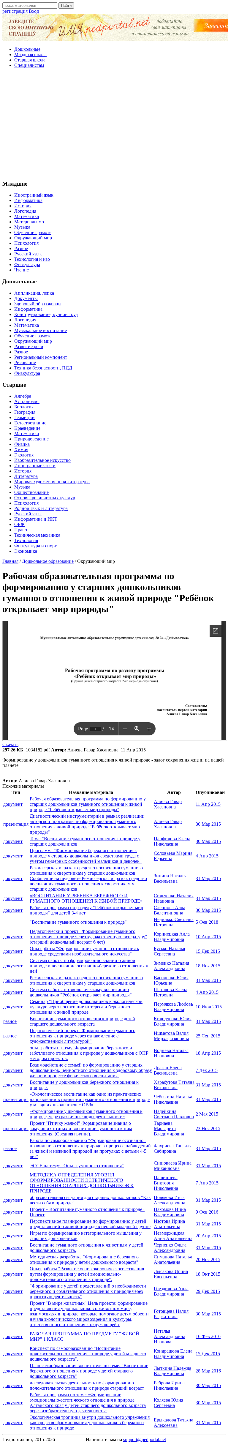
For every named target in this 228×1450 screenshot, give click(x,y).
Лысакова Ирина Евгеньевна (171, 1274)
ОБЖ (19, 524)
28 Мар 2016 (208, 1370)
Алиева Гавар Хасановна (168, 804)
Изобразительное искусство (42, 460)
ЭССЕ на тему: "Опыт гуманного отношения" (77, 1165)
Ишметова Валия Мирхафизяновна (171, 1036)
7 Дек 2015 (207, 1070)
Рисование (25, 362)
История (22, 205)
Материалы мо (29, 221)
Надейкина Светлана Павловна (174, 1114)
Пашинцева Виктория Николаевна (166, 1183)
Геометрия (24, 417)
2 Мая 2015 (207, 1113)
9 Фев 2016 (207, 1211)
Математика (26, 216)
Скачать (10, 744)
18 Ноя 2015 (208, 965)
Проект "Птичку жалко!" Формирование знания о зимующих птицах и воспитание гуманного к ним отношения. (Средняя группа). (81, 1128)
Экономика (25, 551)
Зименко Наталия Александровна (171, 966)
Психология (26, 243)
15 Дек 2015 (208, 951)
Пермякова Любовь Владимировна (173, 1007)
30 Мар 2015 (208, 824)
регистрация (15, 11)
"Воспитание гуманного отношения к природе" (78, 922)
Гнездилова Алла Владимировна (171, 1291)
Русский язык (28, 253)
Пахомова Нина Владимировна (170, 1212)
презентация (15, 824)
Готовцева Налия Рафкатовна (171, 1314)
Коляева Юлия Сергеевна (168, 1402)
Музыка (22, 227)
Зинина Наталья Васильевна (170, 878)
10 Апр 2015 (208, 936)
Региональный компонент (40, 357)
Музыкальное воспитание (40, 330)
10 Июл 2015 (209, 1006)
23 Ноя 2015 (208, 1128)
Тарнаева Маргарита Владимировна (169, 1128)
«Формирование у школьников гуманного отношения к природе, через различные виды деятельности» (86, 1114)
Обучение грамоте (32, 232)
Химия (21, 449)
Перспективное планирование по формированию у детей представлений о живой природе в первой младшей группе (90, 1224)
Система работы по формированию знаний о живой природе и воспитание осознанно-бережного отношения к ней (89, 966)
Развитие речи (28, 346)
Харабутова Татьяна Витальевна (174, 1085)
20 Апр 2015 (208, 1235)
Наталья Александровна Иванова (169, 1336)
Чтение (21, 269)
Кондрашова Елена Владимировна (173, 1353)
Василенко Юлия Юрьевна (171, 980)
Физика (22, 444)
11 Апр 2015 (208, 804)
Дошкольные (27, 49)
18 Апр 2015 (208, 1053)
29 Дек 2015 (208, 1291)
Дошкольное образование (48, 561)
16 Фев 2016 (208, 1336)
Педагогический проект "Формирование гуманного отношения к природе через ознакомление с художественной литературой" (82, 1036)
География (24, 412)
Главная (10, 561)
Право (20, 529)
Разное (21, 248)
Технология (26, 540)
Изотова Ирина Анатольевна (169, 1224)
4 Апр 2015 (207, 855)
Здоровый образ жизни (37, 303)
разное (10, 1021)
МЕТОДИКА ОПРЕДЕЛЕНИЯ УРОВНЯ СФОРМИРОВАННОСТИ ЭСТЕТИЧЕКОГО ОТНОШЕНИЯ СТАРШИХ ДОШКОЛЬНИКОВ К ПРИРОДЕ (82, 1182)
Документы (26, 298)
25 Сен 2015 (208, 1035)
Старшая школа (29, 59)
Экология (24, 454)
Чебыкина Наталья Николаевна (173, 1099)
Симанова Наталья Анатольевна (173, 1259)
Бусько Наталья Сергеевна (169, 951)
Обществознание (31, 492)
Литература (26, 476)
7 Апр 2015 (207, 1182)
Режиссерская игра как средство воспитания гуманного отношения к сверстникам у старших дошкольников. (86, 980)
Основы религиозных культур (44, 497)
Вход (34, 11)
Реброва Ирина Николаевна (169, 1385)
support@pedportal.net (144, 1439)
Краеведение (27, 428)
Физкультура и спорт (35, 545)
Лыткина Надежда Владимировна (172, 1371)
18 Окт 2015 (208, 1274)
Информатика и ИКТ (35, 519)
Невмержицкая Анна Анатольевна (173, 1236)
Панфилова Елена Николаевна (172, 841)
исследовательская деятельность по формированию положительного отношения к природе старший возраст (87, 1385)
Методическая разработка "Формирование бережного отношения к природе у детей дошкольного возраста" (84, 1259)
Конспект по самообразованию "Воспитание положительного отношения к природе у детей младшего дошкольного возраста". (88, 1353)
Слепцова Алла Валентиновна (169, 910)
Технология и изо (32, 259)
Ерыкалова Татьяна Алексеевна (173, 1422)
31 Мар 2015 (208, 878)
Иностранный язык (33, 195)
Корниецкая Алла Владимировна (172, 936)
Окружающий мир (33, 237)
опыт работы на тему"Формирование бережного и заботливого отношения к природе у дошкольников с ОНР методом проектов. (89, 1053)
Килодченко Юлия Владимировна (172, 1021)
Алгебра (22, 396)
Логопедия (25, 211)
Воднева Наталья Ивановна (171, 1053)
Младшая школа (30, 54)
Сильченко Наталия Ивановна (174, 898)
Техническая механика (37, 535)
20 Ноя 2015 (208, 1259)
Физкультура (27, 264)
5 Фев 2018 (207, 922)
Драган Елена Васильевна (168, 1070)
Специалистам (29, 65)
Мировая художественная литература (52, 481)
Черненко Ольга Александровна (170, 1247)
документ (13, 804)
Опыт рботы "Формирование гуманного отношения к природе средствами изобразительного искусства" (84, 951)
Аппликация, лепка (34, 293)
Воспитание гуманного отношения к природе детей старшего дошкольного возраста (82, 1021)
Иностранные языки (35, 465)
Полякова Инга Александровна (169, 1200)
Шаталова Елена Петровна (170, 992)
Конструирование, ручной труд (46, 314)
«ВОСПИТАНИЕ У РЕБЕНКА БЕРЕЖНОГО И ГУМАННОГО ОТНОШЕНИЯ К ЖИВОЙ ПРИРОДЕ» (86, 898)
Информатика (28, 200)
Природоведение (31, 438)
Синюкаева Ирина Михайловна (172, 1165)
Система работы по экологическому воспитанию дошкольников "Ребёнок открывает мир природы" (81, 992)
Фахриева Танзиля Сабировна (172, 1148)
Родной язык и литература (41, 508)
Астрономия (26, 401)
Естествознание (30, 422)
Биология (24, 406)
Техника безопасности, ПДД (43, 367)
